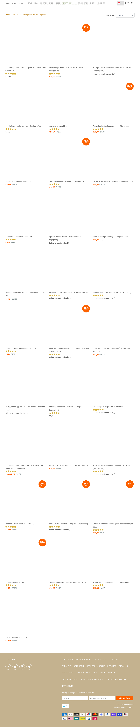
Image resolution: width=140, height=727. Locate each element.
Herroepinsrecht (95, 666)
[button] (10, 74)
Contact (97, 659)
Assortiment (67, 3)
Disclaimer (67, 659)
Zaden (51, 3)
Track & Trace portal (87, 673)
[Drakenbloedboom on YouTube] (15, 667)
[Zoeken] (128, 3)
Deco (58, 3)
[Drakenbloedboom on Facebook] (8, 667)
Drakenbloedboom (14, 3)
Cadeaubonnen (70, 679)
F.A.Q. (105, 659)
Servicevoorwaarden (91, 679)
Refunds (111, 666)
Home (7, 15)
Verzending (68, 673)
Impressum (67, 686)
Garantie (66, 666)
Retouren (79, 666)
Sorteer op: (110, 15)
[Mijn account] (125, 3)
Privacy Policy (82, 659)
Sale (30, 3)
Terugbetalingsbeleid (117, 679)
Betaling (123, 666)
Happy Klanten (82, 3)
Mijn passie (116, 659)
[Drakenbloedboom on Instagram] (22, 667)
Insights (101, 3)
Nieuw (36, 3)
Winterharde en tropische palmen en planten (30, 15)
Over (92, 3)
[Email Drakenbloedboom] (29, 667)
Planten (43, 3)
